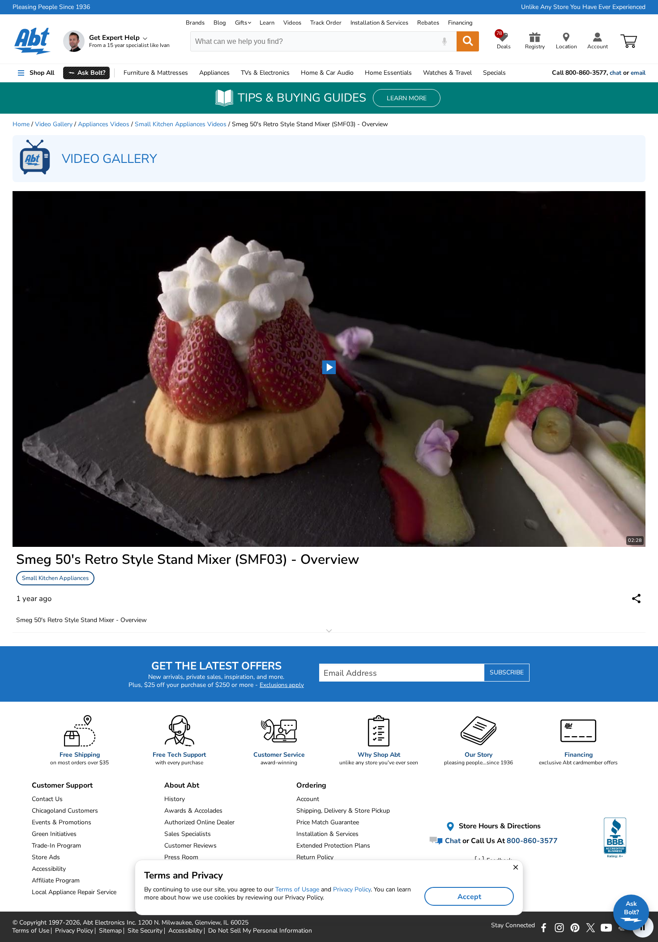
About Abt (181, 785)
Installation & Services (379, 23)
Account (307, 799)
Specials (494, 72)
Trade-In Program (56, 845)
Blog (220, 23)
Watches (447, 72)
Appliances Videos (103, 124)
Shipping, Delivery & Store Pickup (343, 810)
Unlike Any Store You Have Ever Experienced (583, 7)
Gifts (241, 23)
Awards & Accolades (193, 810)
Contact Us (47, 799)
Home (388, 72)
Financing (460, 23)
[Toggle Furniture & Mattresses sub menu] (192, 73)
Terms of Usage (297, 889)
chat (615, 73)
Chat (452, 841)
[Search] (468, 41)
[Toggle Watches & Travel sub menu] (476, 73)
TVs (265, 72)
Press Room (181, 857)
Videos (292, 23)
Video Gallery (54, 124)
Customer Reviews (190, 845)
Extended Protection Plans (333, 845)
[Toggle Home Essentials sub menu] (416, 73)
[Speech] (444, 41)
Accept (469, 897)
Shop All (42, 72)
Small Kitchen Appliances (55, 578)
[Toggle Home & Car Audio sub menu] (357, 73)
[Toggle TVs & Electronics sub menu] (293, 73)
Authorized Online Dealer (199, 822)
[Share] (636, 598)
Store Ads (46, 857)
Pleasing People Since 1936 (51, 7)
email (638, 73)
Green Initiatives (54, 834)
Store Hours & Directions (499, 826)
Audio (327, 72)
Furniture (156, 72)
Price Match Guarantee (327, 822)
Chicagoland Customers (65, 810)
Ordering (311, 785)
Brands (195, 23)
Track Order (326, 23)
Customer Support (62, 785)
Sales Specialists (187, 834)
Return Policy (314, 857)
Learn (267, 23)
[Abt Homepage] (32, 41)
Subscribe (507, 672)
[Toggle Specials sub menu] (510, 73)
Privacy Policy (352, 889)
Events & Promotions (61, 822)
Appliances (214, 72)
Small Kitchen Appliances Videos (180, 124)
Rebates (428, 23)
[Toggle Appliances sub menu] (233, 73)
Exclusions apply (282, 685)
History (174, 799)
